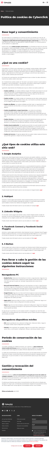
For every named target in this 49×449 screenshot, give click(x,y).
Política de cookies (20, 428)
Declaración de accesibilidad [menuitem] (22, 425)
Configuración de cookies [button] (16, 445)
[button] (47, 2)
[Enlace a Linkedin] (7, 410)
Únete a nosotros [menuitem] (5, 425)
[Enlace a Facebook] (9, 410)
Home (2, 11)
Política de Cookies (34, 441)
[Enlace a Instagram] (4, 410)
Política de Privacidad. (39, 435)
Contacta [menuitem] (3, 430)
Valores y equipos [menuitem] (5, 423)
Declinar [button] (38, 445)
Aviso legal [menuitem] (19, 421)
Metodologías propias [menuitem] (6, 421)
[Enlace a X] (12, 410)
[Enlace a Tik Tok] (14, 410)
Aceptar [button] (28, 445)
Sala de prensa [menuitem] (5, 428)
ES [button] (44, 2)
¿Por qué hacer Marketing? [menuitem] (7, 419)
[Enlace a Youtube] (2, 410)
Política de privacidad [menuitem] (21, 419)
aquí (41, 190)
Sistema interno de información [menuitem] (23, 423)
